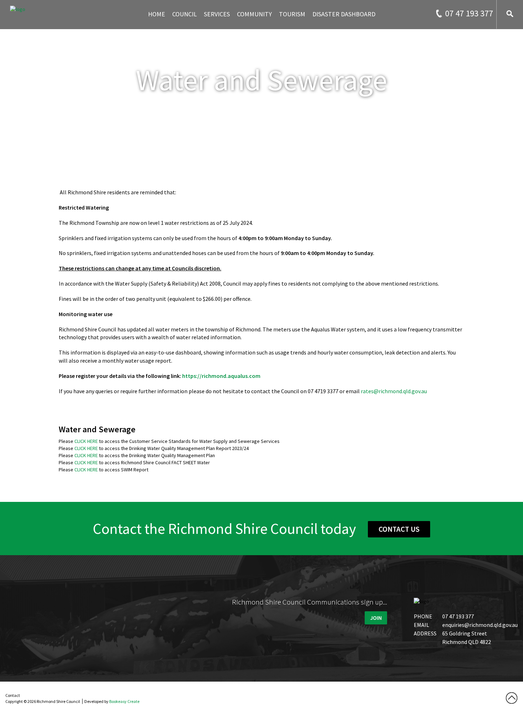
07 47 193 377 (469, 13)
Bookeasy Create (124, 701)
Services (217, 14)
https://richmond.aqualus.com (221, 375)
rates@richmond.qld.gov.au (394, 391)
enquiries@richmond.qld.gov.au (480, 624)
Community (254, 14)
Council (184, 14)
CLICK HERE (86, 441)
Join (376, 617)
